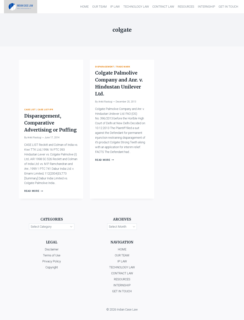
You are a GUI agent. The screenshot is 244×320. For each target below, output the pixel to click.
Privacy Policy (51, 261)
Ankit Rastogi (34, 137)
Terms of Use (51, 255)
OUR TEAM (99, 6)
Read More (33, 191)
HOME (84, 6)
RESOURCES (186, 6)
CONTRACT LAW (163, 6)
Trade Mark (123, 66)
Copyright (51, 267)
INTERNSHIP (206, 6)
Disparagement (104, 66)
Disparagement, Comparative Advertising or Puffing (50, 123)
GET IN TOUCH (228, 6)
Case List (30, 109)
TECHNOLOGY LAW (136, 6)
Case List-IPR (45, 109)
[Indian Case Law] (20, 6)
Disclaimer (52, 249)
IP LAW (115, 6)
